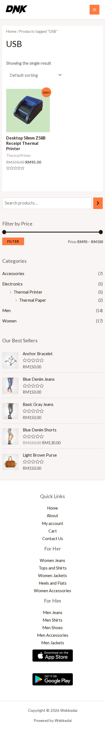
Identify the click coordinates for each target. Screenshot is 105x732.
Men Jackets (52, 642)
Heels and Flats (53, 583)
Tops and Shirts (53, 568)
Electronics (12, 284)
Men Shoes (52, 627)
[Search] (98, 203)
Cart (52, 531)
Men (6, 310)
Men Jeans (52, 612)
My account (52, 523)
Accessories (13, 273)
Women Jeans (52, 560)
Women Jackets (52, 575)
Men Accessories (52, 635)
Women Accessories (52, 590)
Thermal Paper (32, 300)
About (52, 515)
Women (9, 321)
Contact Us (52, 538)
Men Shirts (52, 620)
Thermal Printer (28, 292)
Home (11, 31)
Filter (13, 241)
